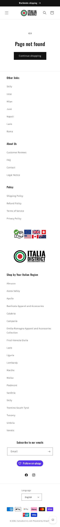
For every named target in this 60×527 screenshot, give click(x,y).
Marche (10, 370)
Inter (9, 94)
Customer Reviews (16, 152)
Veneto (10, 430)
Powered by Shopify (41, 521)
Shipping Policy (15, 195)
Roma (10, 131)
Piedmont (12, 385)
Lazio (9, 123)
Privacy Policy (14, 218)
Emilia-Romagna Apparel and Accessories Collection (29, 330)
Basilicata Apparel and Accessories (25, 306)
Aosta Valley (13, 290)
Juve (9, 108)
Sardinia (11, 392)
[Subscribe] (49, 451)
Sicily (9, 86)
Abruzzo (11, 283)
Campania (12, 320)
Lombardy (12, 362)
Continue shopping (30, 55)
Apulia (10, 298)
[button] (6, 12)
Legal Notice (13, 174)
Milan (9, 101)
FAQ (9, 159)
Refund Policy (14, 203)
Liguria (10, 355)
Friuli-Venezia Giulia (17, 340)
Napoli (10, 116)
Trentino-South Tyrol (18, 407)
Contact (11, 167)
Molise (10, 377)
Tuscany (11, 415)
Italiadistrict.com (24, 521)
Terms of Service (15, 210)
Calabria (11, 313)
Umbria (11, 422)
